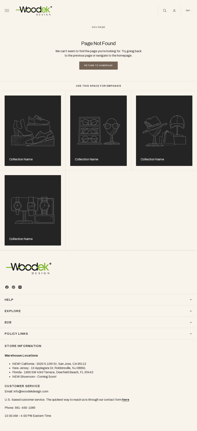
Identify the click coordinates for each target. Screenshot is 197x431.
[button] (6, 10)
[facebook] (7, 287)
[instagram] (20, 287)
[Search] (161, 11)
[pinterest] (13, 287)
